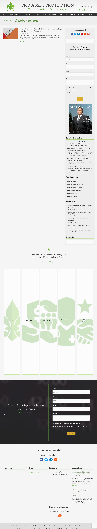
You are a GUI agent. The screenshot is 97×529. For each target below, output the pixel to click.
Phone (68, 64)
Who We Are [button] (14, 14)
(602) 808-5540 (85, 10)
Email (68, 71)
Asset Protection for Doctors (75, 184)
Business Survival (72, 193)
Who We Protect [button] (39, 14)
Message (68, 78)
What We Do (26, 14)
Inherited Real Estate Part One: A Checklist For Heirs (82, 473)
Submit (80, 99)
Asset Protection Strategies (74, 187)
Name (68, 56)
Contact (91, 14)
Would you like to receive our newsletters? (78, 88)
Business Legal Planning (74, 190)
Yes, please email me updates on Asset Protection (70, 426)
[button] (72, 34)
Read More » (23, 42)
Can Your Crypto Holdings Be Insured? (78, 225)
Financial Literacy (72, 196)
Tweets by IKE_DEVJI (33, 472)
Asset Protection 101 (56, 14)
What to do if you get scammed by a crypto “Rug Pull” (81, 492)
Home (4, 14)
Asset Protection (72, 181)
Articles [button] (81, 14)
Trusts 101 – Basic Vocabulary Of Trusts (79, 230)
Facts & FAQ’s (70, 14)
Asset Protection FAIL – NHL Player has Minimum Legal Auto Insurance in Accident (41, 30)
